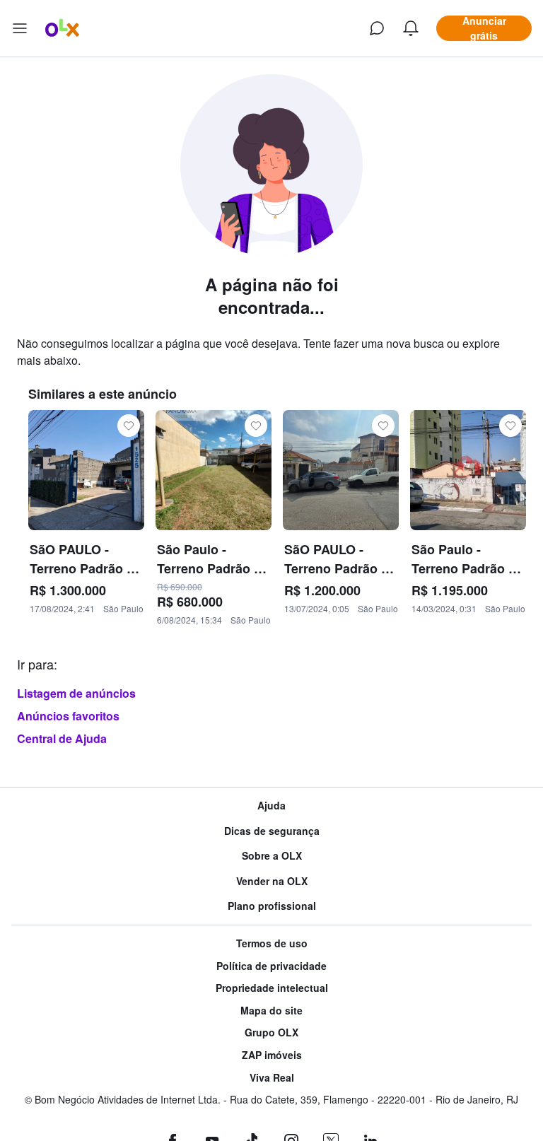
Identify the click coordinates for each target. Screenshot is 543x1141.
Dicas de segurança (272, 831)
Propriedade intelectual (272, 988)
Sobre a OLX (272, 855)
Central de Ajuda (62, 738)
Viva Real (272, 1077)
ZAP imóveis (272, 1055)
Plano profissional (272, 906)
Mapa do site (271, 1010)
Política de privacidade (271, 966)
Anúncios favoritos (68, 716)
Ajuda (271, 805)
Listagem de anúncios (76, 693)
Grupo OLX (271, 1032)
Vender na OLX (272, 881)
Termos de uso (272, 943)
